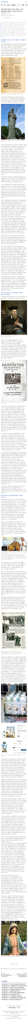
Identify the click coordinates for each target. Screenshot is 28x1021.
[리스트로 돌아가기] (14, 974)
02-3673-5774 (22, 1011)
